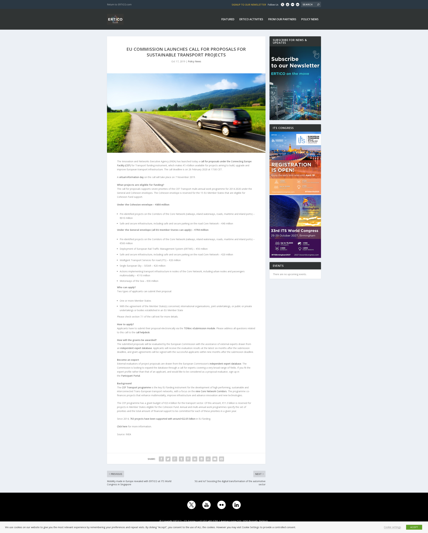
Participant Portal (130, 375)
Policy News (309, 19)
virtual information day (131, 177)
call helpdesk (143, 332)
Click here (122, 426)
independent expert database (136, 348)
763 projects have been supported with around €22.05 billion (162, 418)
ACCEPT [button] (414, 527)
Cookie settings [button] (392, 527)
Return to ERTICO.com (119, 4)
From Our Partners (282, 19)
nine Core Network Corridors (211, 391)
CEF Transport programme (136, 387)
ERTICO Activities (251, 19)
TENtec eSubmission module (199, 328)
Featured (227, 19)
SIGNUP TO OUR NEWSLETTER (249, 4)
